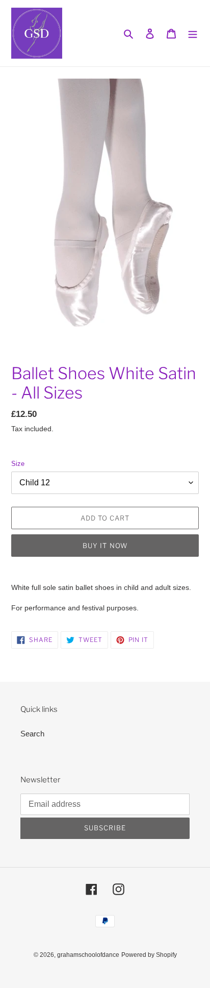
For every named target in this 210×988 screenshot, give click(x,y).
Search (32, 733)
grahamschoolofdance (88, 954)
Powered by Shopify (149, 954)
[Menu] (192, 33)
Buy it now (105, 545)
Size (17, 463)
